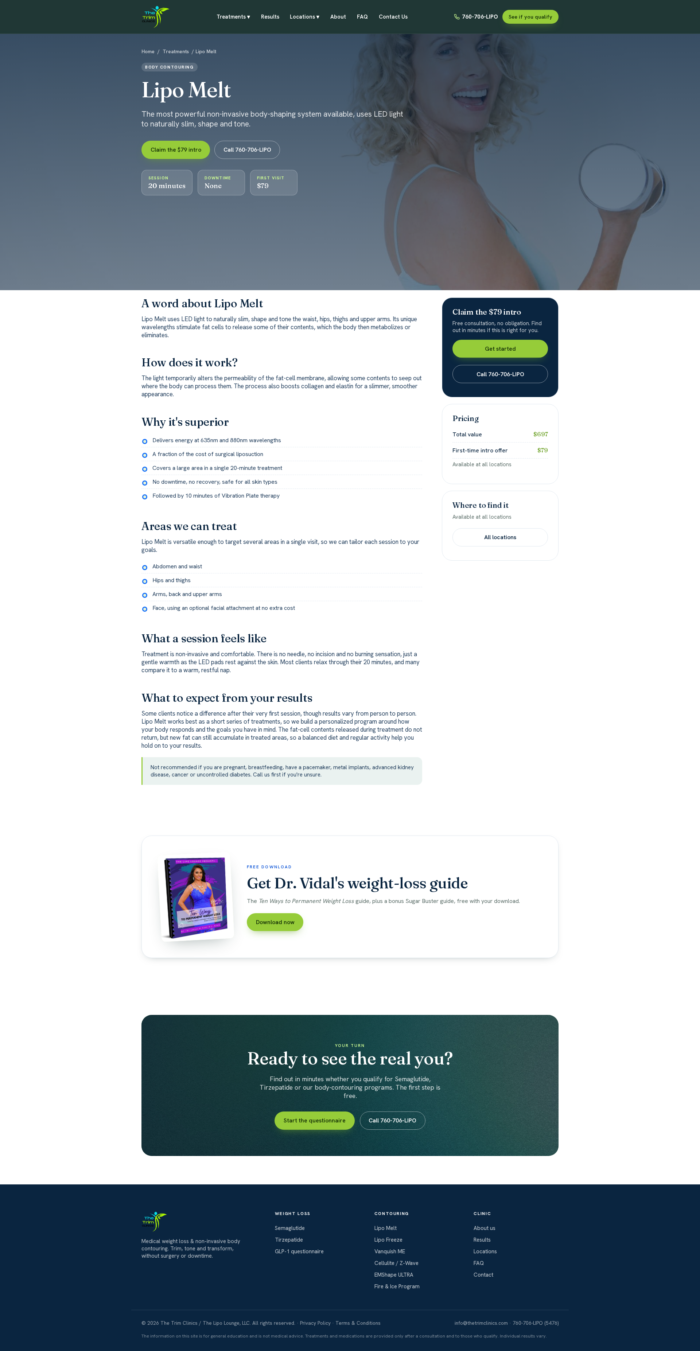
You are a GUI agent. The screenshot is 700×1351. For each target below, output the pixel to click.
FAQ (362, 16)
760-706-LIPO (480, 16)
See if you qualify (530, 16)
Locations (485, 1251)
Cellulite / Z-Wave (396, 1263)
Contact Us (393, 16)
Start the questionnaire (315, 1120)
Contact (483, 1274)
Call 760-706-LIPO (247, 149)
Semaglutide (290, 1228)
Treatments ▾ (233, 18)
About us (484, 1228)
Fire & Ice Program (397, 1286)
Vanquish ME (389, 1251)
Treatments (176, 51)
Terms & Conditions (358, 1323)
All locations (500, 537)
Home (148, 51)
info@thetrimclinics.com (481, 1323)
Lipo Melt (385, 1228)
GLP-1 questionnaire (299, 1251)
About (338, 16)
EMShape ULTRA (393, 1274)
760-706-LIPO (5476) (536, 1323)
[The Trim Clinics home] (155, 17)
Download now (275, 922)
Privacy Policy (315, 1323)
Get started (500, 349)
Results (270, 16)
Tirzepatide (289, 1239)
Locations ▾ (304, 18)
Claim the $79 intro (176, 149)
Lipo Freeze (388, 1239)
